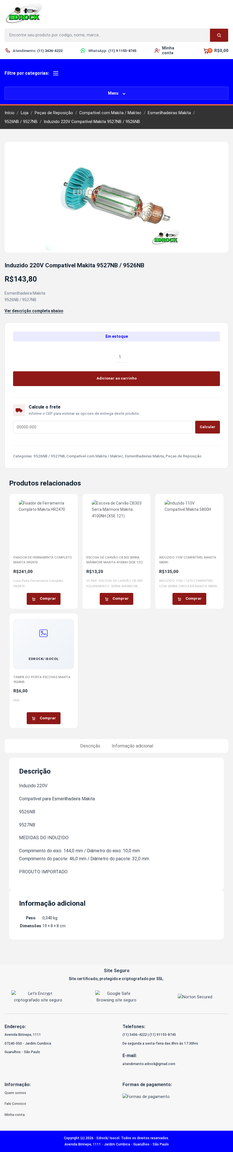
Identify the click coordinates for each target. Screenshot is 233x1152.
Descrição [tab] (90, 746)
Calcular (207, 427)
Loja (24, 113)
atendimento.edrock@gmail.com (148, 1064)
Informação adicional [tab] (132, 746)
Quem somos (15, 1093)
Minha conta (15, 1115)
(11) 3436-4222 (134, 1035)
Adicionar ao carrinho (117, 378)
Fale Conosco (15, 1104)
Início (9, 113)
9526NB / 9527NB (21, 121)
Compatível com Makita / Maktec (110, 113)
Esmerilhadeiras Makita (169, 113)
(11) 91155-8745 (162, 1035)
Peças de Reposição (54, 113)
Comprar (48, 598)
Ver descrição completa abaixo (34, 311)
